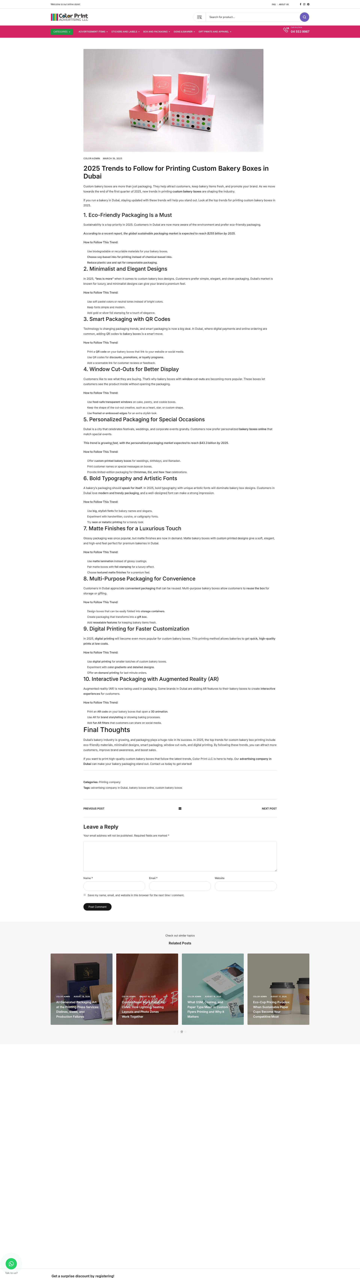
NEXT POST (269, 808)
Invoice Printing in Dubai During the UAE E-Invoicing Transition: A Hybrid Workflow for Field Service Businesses (275, 1007)
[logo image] (69, 16)
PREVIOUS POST (93, 808)
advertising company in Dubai (109, 787)
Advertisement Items (92, 32)
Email (153, 878)
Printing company (110, 782)
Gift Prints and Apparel (214, 32)
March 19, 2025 (112, 158)
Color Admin (91, 158)
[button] (175, 1032)
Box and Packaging (155, 32)
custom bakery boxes (168, 787)
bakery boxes (132, 334)
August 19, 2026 (84, 996)
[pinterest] (308, 4)
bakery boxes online (141, 787)
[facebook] (300, 4)
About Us (284, 4)
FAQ (274, 4)
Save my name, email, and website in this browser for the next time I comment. (136, 895)
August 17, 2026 (216, 996)
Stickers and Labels (124, 32)
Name (88, 878)
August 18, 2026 (150, 996)
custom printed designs (232, 538)
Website (219, 878)
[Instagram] (304, 4)
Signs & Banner (183, 32)
